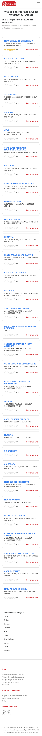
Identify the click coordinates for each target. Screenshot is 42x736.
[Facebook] (4, 712)
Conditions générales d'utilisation (13, 674)
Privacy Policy (14, 732)
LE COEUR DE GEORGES (14, 515)
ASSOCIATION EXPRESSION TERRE (19, 553)
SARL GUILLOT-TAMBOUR (15, 58)
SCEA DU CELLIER (12, 571)
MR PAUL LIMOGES (12, 219)
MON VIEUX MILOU (12, 499)
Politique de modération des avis (13, 677)
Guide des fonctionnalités (10, 698)
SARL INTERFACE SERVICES (16, 419)
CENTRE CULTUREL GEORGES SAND (20, 364)
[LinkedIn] (9, 712)
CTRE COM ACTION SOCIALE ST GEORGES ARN (17, 382)
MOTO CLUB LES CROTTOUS (16, 482)
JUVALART (9, 401)
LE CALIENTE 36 (11, 76)
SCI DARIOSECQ (11, 94)
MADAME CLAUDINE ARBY (15, 589)
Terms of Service (28, 732)
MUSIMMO (8, 435)
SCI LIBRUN (9, 290)
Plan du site (6, 685)
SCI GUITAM (9, 165)
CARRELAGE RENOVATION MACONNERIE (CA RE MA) (15, 149)
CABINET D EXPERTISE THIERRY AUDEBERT (18, 345)
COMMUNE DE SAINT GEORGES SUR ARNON (19, 534)
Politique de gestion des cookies (12, 679)
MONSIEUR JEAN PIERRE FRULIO (18, 41)
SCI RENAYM (9, 464)
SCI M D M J (9, 112)
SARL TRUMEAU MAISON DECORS (19, 183)
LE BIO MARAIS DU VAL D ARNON (18, 255)
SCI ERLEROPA (10, 451)
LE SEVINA (9, 237)
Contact (4, 701)
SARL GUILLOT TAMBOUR (15, 272)
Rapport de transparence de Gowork (14, 696)
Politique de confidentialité (10, 682)
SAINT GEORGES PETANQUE (16, 308)
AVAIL (6, 130)
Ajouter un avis (32, 49)
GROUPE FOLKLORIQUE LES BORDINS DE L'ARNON (20, 327)
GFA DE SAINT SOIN (12, 201)
